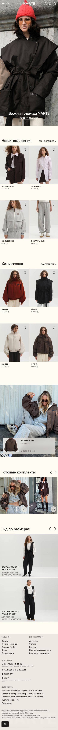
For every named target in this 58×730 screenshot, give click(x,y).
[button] (14, 495)
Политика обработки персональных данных (20, 715)
